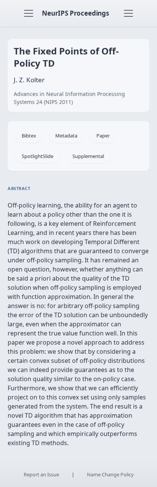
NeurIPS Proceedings (75, 13)
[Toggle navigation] (28, 13)
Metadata (66, 135)
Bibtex (29, 135)
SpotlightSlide (37, 156)
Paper (103, 135)
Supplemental (88, 156)
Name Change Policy (110, 474)
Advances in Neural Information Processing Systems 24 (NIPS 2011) (69, 97)
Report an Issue (41, 474)
